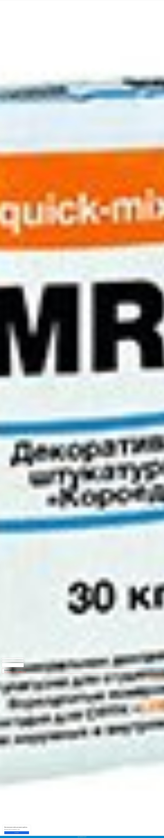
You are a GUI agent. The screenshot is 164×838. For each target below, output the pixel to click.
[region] (17, 830)
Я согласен (17, 832)
